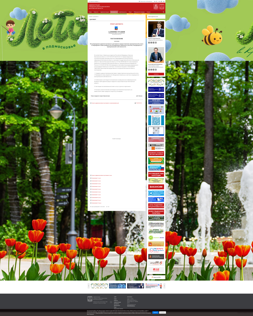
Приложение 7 (96, 194)
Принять (155, 312)
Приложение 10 (96, 203)
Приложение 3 (96, 183)
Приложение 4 (96, 186)
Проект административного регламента (102, 175)
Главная (91, 16)
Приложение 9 (96, 200)
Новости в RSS (157, 277)
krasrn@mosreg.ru (131, 305)
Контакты (129, 296)
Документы (95, 16)
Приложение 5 (96, 189)
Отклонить (162, 312)
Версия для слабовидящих (146, 1)
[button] (89, 285)
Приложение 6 (96, 191)
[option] (99, 285)
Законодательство (153, 16)
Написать (156, 74)
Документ (93, 19)
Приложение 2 (96, 180)
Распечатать (139, 102)
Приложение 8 (96, 197)
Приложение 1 (96, 178)
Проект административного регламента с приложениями (105, 103)
